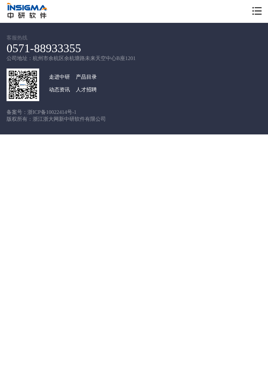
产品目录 (86, 77)
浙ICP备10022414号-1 (51, 112)
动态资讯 (59, 89)
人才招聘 (86, 89)
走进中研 (59, 77)
